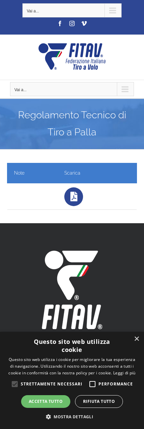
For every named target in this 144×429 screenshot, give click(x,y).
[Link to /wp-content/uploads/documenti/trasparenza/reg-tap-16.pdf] (73, 196)
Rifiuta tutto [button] (99, 401)
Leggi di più (124, 373)
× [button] (136, 339)
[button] (72, 417)
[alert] (72, 380)
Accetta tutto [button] (46, 401)
